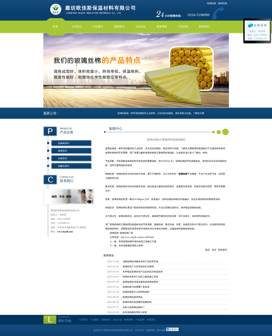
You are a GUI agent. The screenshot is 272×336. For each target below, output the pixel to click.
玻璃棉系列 (63, 143)
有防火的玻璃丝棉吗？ (134, 307)
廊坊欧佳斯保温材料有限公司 (118, 330)
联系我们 (204, 26)
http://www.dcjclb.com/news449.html (137, 237)
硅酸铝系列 (63, 166)
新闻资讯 (119, 26)
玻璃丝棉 (114, 233)
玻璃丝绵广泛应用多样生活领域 (138, 266)
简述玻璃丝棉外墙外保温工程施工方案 (137, 241)
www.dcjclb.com (65, 231)
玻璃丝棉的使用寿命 (133, 297)
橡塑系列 (62, 151)
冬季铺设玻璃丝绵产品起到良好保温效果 (143, 271)
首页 (55, 26)
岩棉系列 (62, 158)
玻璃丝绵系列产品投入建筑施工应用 (140, 276)
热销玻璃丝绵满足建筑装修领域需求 (140, 282)
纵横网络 (150, 330)
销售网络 (162, 26)
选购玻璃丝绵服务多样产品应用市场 (140, 261)
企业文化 (140, 26)
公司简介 (76, 26)
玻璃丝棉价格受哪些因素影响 (137, 302)
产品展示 (98, 26)
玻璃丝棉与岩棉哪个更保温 (136, 287)
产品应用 (183, 26)
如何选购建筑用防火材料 (131, 245)
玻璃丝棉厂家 (126, 233)
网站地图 (161, 330)
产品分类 (66, 132)
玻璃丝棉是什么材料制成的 (136, 292)
